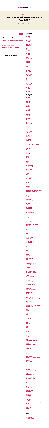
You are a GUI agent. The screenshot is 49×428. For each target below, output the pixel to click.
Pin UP (27, 322)
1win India (27, 127)
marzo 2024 (28, 70)
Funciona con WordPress (12, 425)
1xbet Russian (28, 141)
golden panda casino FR (30, 258)
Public (27, 341)
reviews (27, 353)
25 (26, 149)
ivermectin (28, 273)
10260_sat (28, 110)
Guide (27, 260)
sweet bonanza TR (29, 381)
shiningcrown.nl (29, 361)
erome (27, 230)
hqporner (27, 268)
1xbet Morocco (28, 140)
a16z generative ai (29, 165)
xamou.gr (27, 403)
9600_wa (27, 157)
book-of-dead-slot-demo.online (32, 198)
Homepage (28, 267)
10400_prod (28, 113)
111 (26, 117)
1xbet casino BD (29, 135)
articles (27, 173)
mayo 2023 (28, 82)
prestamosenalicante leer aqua (32, 340)
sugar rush (28, 375)
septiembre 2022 (29, 86)
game (27, 250)
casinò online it (24, 14)
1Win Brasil (28, 124)
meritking (27, 294)
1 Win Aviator (28, 100)
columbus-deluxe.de (30, 221)
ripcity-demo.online (29, 356)
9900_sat (27, 162)
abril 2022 (28, 87)
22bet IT (27, 147)
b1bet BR (27, 179)
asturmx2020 (22, 23)
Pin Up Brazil (28, 323)
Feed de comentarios (30, 418)
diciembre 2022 (29, 83)
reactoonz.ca (28, 348)
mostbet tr (28, 302)
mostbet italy (28, 301)
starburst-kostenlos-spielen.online (32, 370)
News (27, 309)
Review (27, 351)
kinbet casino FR (29, 279)
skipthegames (28, 364)
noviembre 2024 (29, 59)
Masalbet (27, 293)
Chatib (27, 219)
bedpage (27, 187)
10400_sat (28, 114)
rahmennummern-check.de (31, 344)
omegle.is (27, 313)
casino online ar (29, 208)
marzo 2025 (28, 54)
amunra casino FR (29, 168)
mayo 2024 (28, 67)
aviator (27, 174)
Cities (27, 220)
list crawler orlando (29, 281)
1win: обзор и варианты (6, 51)
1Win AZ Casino (29, 123)
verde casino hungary (30, 396)
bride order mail (29, 199)
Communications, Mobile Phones (32, 222)
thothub (27, 386)
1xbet (27, 134)
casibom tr (28, 203)
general (27, 254)
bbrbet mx (28, 186)
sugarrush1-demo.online (30, 378)
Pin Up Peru (28, 324)
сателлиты (28, 409)
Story (27, 373)
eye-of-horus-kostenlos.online (32, 232)
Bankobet (27, 182)
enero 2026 (28, 41)
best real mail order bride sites (31, 188)
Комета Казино (29, 405)
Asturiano (4, 1)
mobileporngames (29, 297)
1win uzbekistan (29, 131)
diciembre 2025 (29, 42)
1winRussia (28, 132)
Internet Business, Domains (31, 271)
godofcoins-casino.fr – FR (30, 256)
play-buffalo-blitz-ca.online (31, 328)
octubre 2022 (28, 84)
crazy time (28, 225)
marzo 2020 (28, 91)
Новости (27, 408)
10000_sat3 (28, 102)
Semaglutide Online (29, 360)
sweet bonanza (29, 379)
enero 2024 (28, 73)
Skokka (27, 365)
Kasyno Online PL (29, 277)
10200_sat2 (28, 109)
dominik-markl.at (29, 228)
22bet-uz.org (28, 148)
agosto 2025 (28, 48)
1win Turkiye (28, 130)
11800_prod (28, 119)
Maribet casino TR (29, 290)
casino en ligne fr (29, 205)
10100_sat (28, 105)
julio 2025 (27, 49)
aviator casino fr (29, 178)
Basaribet (27, 183)
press (27, 339)
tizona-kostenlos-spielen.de (31, 387)
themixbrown (28, 385)
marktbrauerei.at (29, 292)
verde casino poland (29, 398)
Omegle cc (28, 311)
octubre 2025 (28, 45)
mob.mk (27, 296)
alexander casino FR (29, 166)
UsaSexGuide (28, 394)
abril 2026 (28, 37)
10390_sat (28, 111)
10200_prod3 (28, 107)
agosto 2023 (28, 78)
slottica (27, 368)
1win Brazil (28, 126)
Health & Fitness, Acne (30, 262)
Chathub (27, 217)
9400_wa (27, 154)
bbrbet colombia (29, 185)
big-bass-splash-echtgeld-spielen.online (34, 190)
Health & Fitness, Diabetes (31, 263)
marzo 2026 (28, 39)
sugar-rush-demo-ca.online (31, 377)
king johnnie (28, 280)
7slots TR (27, 152)
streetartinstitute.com (30, 374)
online (27, 314)
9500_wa (27, 156)
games (27, 251)
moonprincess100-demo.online (32, 300)
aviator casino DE (29, 177)
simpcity (27, 362)
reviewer (27, 352)
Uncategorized (28, 391)
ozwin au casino (29, 318)
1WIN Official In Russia (30, 128)
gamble (27, 247)
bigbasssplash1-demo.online (31, 191)
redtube (27, 349)
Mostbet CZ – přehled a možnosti (8, 45)
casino (27, 204)
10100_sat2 (28, 106)
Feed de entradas (29, 417)
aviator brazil (28, 175)
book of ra (27, 196)
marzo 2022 (28, 88)
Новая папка (28, 407)
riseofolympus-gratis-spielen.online (33, 357)
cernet (27, 215)
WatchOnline (28, 400)
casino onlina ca (29, 207)
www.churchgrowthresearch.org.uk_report (34, 402)
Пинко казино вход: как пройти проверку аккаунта (11, 43)
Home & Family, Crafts (30, 264)
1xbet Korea (28, 136)
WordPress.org (28, 419)
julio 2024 (27, 65)
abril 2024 (28, 69)
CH (26, 216)
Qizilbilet (27, 343)
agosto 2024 (28, 63)
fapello (27, 233)
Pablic (27, 319)
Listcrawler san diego (30, 285)
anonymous (28, 170)
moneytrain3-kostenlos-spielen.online (33, 298)
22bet (27, 145)
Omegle (27, 310)
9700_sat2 (28, 160)
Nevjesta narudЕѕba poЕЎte (31, 306)
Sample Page (41, 1)
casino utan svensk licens (31, 211)
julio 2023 (27, 79)
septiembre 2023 (29, 76)
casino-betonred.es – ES (30, 212)
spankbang (28, 369)
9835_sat (27, 161)
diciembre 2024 (29, 58)
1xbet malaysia (28, 139)
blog (26, 195)
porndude (27, 332)
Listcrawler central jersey (31, 283)
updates (27, 392)
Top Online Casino (29, 390)
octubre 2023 (28, 75)
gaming (27, 253)
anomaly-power (29, 169)
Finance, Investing (29, 237)
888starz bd (28, 153)
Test (26, 382)
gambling (27, 249)
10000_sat (28, 101)
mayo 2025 (28, 52)
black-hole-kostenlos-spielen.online (33, 194)
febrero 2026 (28, 40)
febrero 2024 (28, 71)
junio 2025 (28, 50)
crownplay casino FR (30, 226)
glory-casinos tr (29, 255)
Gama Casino (28, 246)
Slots (27, 366)
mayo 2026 (28, 36)
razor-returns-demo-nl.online (31, 347)
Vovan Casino (28, 399)
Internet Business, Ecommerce (31, 272)
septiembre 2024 (29, 62)
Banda (27, 181)
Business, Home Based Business (32, 200)
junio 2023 (28, 80)
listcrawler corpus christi (30, 284)
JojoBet (27, 275)
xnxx (26, 404)
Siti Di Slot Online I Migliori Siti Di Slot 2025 (24, 19)
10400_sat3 (28, 115)
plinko (27, 330)
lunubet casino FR (29, 288)
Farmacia (27, 234)
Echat (27, 229)
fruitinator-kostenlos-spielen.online (33, 245)
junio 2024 (28, 66)
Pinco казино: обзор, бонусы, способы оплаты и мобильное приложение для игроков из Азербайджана (11, 48)
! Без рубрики (28, 97)
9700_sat (27, 158)
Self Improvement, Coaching (31, 358)
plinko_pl (27, 331)
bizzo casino (28, 192)
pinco (27, 326)
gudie (27, 259)
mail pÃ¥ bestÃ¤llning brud (31, 289)
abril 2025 (28, 53)
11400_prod (28, 118)
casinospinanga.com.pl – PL (31, 213)
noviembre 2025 (29, 44)
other (27, 317)
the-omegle (28, 383)
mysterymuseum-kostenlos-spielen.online (34, 305)
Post (26, 335)
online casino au (29, 315)
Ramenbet (28, 345)
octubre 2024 (28, 61)
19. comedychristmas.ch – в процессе (33, 120)
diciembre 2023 (29, 74)
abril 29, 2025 (29, 23)
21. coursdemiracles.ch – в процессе (33, 144)
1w (26, 122)
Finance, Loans (28, 238)
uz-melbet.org (28, 395)
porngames (28, 334)
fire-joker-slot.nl (29, 239)
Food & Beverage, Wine (30, 241)
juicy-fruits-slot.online (30, 276)
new (26, 307)
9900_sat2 (28, 164)
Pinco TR (27, 327)
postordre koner (29, 336)
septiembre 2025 (29, 46)
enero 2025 (28, 57)
